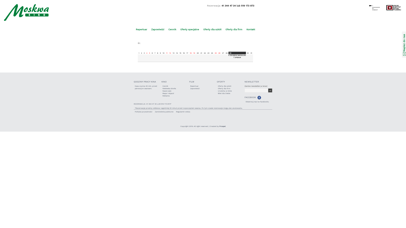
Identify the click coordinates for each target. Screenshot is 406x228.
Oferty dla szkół (212, 29)
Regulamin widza (183, 112)
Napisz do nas (404, 43)
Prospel (222, 126)
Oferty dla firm (234, 29)
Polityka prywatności (143, 112)
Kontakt (250, 29)
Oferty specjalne (189, 29)
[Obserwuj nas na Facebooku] (259, 97)
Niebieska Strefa (169, 89)
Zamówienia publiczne (164, 112)
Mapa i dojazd (168, 93)
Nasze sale (167, 91)
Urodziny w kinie (225, 91)
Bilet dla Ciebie (224, 93)
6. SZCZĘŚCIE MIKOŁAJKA (237, 55)
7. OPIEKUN (237, 57)
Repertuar (141, 29)
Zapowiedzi (157, 29)
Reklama (166, 96)
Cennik (172, 29)
